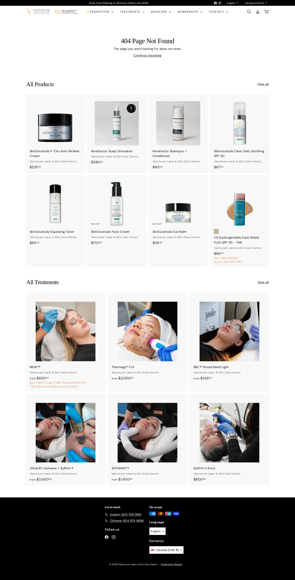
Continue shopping (147, 55)
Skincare (159, 11)
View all (263, 84)
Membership (189, 11)
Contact (217, 11)
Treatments (131, 11)
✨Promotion (98, 11)
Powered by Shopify (171, 564)
